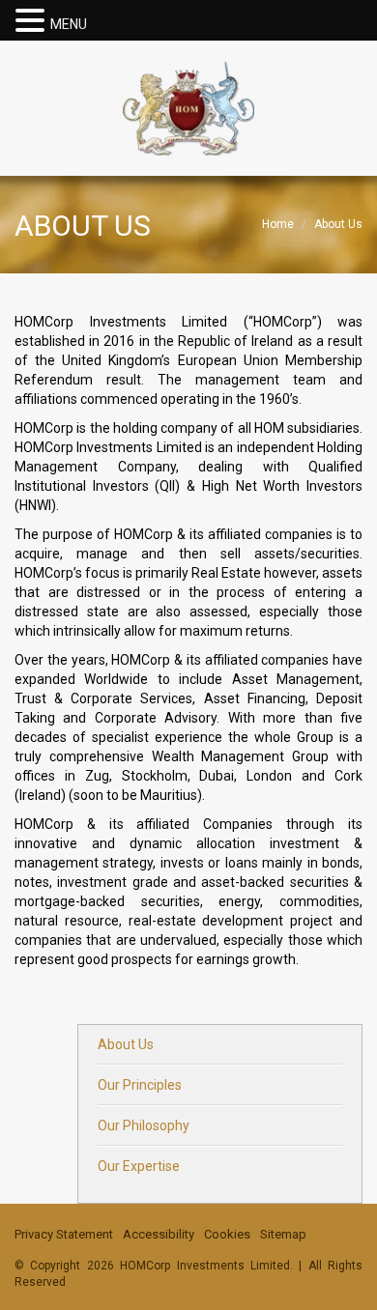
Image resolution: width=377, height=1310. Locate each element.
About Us (126, 1044)
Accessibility (158, 1234)
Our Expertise (139, 1166)
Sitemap (283, 1234)
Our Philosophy (143, 1125)
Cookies (227, 1234)
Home (278, 224)
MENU (68, 24)
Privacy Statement (63, 1234)
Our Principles (140, 1085)
